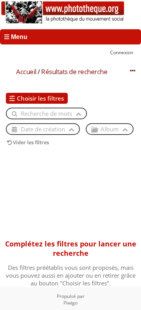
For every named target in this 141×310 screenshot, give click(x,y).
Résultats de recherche (74, 71)
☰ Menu (15, 37)
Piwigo (70, 302)
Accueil (26, 71)
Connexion (121, 52)
